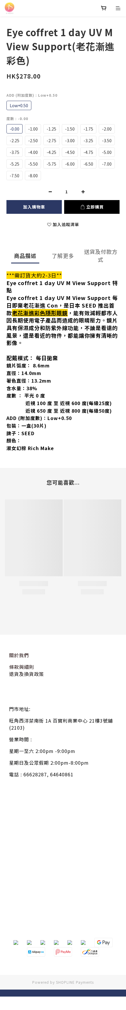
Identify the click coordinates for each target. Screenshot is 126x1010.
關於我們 (19, 655)
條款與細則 (21, 666)
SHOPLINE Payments (75, 982)
